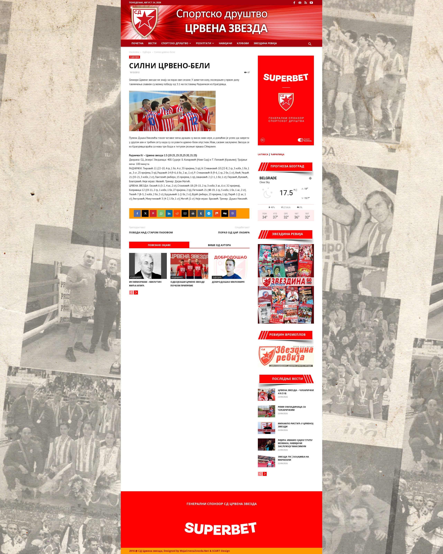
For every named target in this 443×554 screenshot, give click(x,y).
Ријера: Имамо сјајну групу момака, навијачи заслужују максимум (295, 443)
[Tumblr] (200, 213)
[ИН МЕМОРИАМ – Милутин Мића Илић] (148, 266)
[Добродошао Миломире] (231, 266)
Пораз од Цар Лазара (234, 232)
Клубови (243, 43)
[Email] (185, 213)
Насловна (134, 52)
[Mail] (299, 2)
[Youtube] (311, 2)
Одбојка (146, 52)
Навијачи (225, 43)
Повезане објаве (159, 245)
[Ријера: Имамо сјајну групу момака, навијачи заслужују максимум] (266, 444)
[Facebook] (294, 2)
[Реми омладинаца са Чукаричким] (266, 411)
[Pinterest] (153, 213)
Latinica (263, 154)
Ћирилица (277, 154)
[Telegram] (208, 213)
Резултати (203, 43)
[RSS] (305, 2)
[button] (310, 44)
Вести (152, 43)
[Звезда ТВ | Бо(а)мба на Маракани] (266, 461)
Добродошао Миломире (228, 281)
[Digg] (224, 213)
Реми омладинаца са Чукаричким (292, 408)
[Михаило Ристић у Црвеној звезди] (266, 428)
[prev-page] (131, 292)
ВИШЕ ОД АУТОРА (219, 245)
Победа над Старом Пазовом (151, 232)
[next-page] (136, 292)
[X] (145, 213)
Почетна (137, 43)
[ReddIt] (177, 213)
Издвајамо (135, 277)
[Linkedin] (169, 213)
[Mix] (216, 213)
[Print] (192, 213)
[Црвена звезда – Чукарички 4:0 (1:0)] (266, 395)
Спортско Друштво (174, 43)
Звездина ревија (265, 43)
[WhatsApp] (161, 213)
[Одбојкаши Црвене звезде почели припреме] (189, 266)
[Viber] (232, 213)
